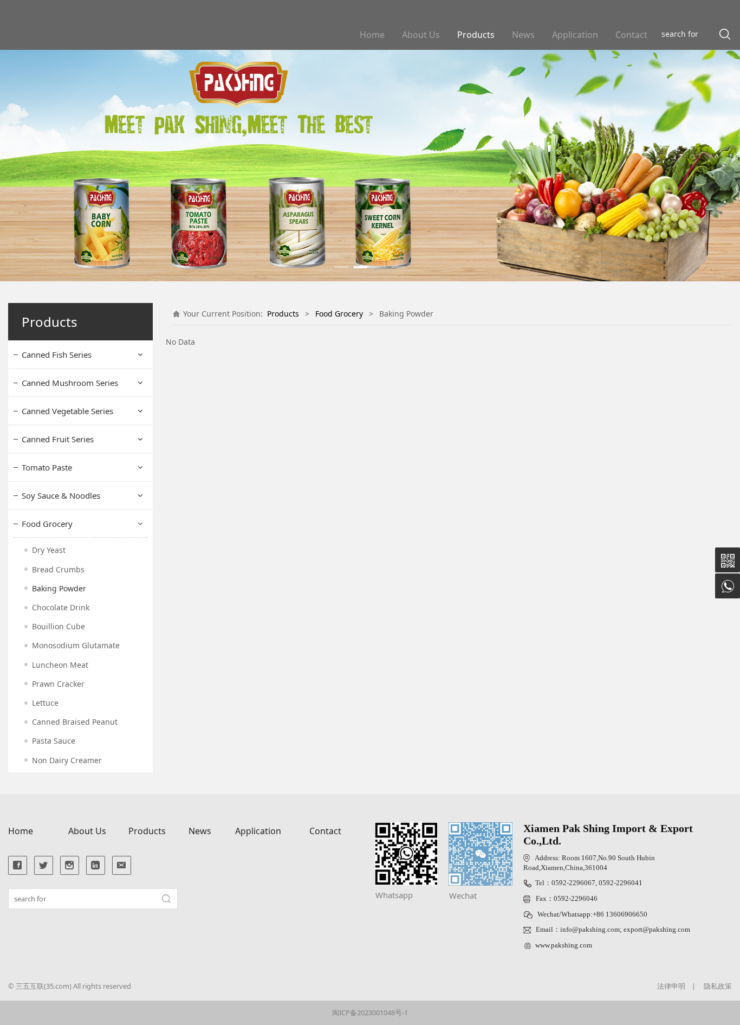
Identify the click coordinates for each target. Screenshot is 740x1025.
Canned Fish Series (57, 354)
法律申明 (671, 986)
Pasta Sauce (53, 741)
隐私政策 (718, 986)
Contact (631, 35)
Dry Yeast (49, 550)
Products (476, 35)
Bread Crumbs (58, 569)
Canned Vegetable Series (67, 410)
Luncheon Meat (60, 665)
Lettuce (45, 703)
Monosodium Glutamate (76, 645)
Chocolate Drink (60, 607)
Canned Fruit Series (58, 439)
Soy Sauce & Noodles (61, 495)
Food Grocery (47, 523)
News (523, 35)
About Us (421, 35)
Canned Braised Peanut (75, 722)
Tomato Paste (47, 467)
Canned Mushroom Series (70, 382)
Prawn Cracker (58, 684)
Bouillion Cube (58, 626)
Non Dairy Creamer (67, 760)
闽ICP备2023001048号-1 (370, 1012)
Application (575, 35)
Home (372, 35)
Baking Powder (59, 588)
